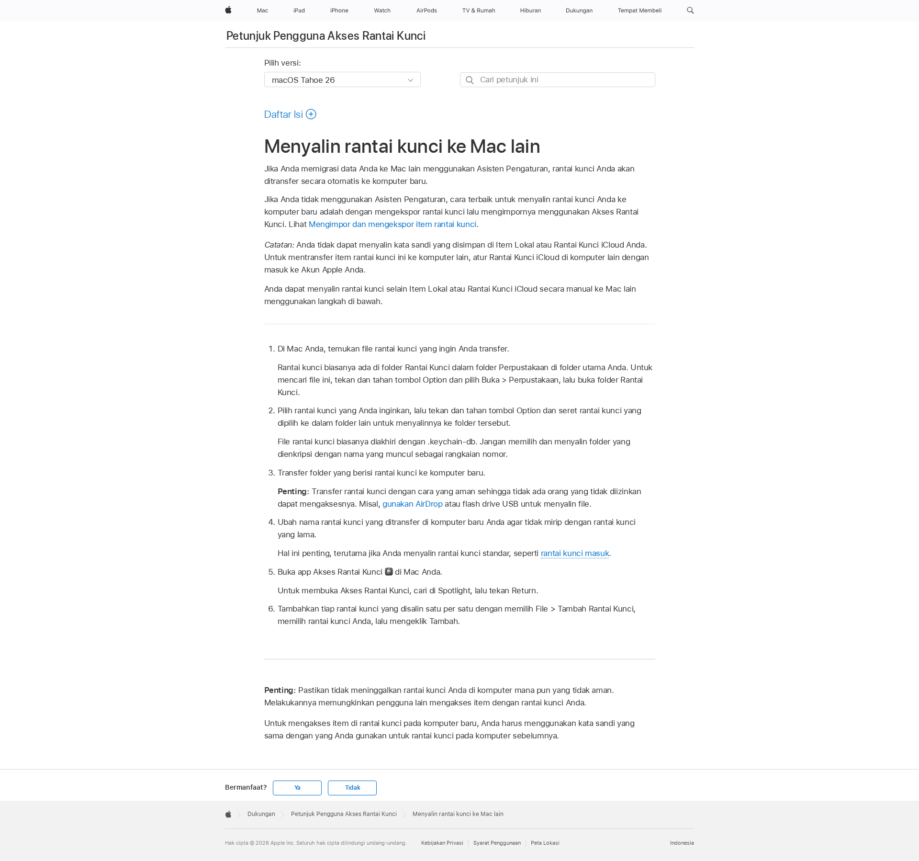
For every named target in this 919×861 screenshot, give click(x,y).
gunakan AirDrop (412, 504)
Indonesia (682, 842)
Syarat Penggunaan (497, 842)
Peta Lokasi (545, 842)
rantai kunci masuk (575, 553)
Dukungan (261, 814)
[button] (690, 10)
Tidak (352, 787)
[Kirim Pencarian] (470, 80)
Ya (297, 787)
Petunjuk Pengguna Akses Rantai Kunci (326, 36)
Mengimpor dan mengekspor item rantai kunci (392, 224)
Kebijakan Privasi (442, 842)
